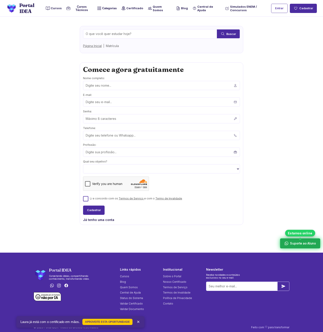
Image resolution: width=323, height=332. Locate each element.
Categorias (109, 8)
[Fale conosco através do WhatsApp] (52, 286)
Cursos (56, 8)
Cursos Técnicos (81, 8)
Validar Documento (132, 309)
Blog (184, 8)
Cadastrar (306, 8)
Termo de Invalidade (168, 198)
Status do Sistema (131, 298)
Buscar (231, 34)
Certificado (134, 8)
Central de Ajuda (205, 8)
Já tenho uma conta (98, 220)
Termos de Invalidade (177, 292)
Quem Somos (158, 8)
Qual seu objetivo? (95, 161)
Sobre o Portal (172, 276)
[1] (283, 286)
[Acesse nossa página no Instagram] (59, 286)
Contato (168, 303)
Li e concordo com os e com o (136, 198)
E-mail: (87, 95)
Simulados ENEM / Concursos (243, 8)
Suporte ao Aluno (303, 243)
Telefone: (89, 128)
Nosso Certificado (174, 281)
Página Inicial (92, 46)
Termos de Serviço (131, 198)
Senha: (87, 111)
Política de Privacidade (177, 298)
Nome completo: (94, 78)
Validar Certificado (131, 303)
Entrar (279, 8)
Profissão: (89, 144)
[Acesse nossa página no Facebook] (66, 286)
